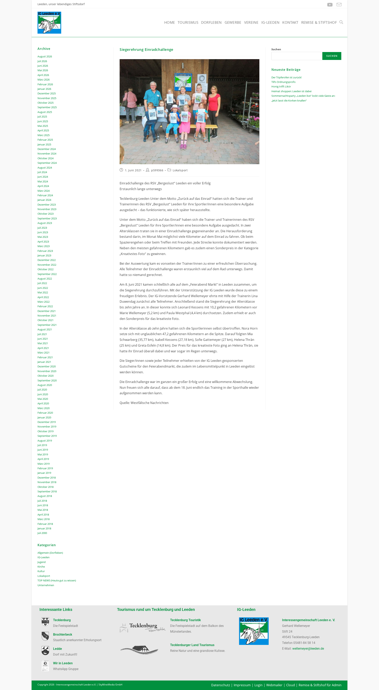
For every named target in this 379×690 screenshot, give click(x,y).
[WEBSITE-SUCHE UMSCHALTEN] (341, 22)
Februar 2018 (45, 524)
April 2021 (43, 348)
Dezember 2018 (47, 477)
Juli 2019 (42, 445)
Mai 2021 (43, 343)
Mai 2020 (43, 399)
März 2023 (44, 246)
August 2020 (45, 385)
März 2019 (44, 463)
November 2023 (47, 209)
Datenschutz (220, 685)
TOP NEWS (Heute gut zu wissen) (57, 580)
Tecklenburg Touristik (185, 620)
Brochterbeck (62, 634)
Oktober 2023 (45, 213)
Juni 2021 (43, 338)
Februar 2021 (45, 357)
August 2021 (45, 329)
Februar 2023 (45, 251)
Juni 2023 (43, 232)
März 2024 (44, 190)
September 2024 (47, 163)
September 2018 (47, 491)
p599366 (157, 170)
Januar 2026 (44, 89)
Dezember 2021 (47, 311)
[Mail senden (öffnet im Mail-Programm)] (338, 4)
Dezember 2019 (47, 422)
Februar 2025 (45, 139)
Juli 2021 (42, 334)
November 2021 (47, 315)
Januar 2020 (44, 417)
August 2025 (45, 112)
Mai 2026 (43, 70)
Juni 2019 (43, 449)
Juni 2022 (43, 288)
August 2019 (45, 440)
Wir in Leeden (63, 663)
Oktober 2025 (45, 102)
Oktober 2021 (45, 320)
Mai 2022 (43, 292)
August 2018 (45, 496)
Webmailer (274, 685)
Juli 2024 (42, 172)
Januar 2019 (44, 473)
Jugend (42, 562)
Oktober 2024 (45, 158)
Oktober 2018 (45, 487)
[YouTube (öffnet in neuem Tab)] (330, 4)
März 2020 (44, 408)
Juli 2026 (42, 61)
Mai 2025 (43, 126)
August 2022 (45, 278)
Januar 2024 (44, 200)
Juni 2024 (43, 176)
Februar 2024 (45, 195)
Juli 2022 (42, 283)
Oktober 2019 (45, 431)
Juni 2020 (43, 394)
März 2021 (44, 352)
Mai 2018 (43, 510)
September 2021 (47, 325)
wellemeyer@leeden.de (308, 648)
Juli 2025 (42, 116)
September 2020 (47, 380)
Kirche (41, 566)
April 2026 (43, 75)
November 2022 (47, 264)
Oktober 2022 (45, 269)
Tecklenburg (62, 620)
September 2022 (47, 274)
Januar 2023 (44, 255)
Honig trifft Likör (281, 86)
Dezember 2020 (47, 366)
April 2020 (43, 403)
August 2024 (45, 167)
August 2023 (45, 223)
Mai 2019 (43, 454)
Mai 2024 (43, 181)
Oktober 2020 (45, 375)
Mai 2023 (43, 237)
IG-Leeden (44, 557)
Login (258, 685)
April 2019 (43, 459)
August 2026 (45, 56)
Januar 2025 (44, 144)
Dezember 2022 (47, 260)
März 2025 (44, 135)
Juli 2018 (42, 500)
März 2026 (44, 79)
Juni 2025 (43, 121)
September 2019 (47, 436)
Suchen (276, 49)
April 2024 (43, 186)
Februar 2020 (45, 412)
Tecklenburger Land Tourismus (192, 645)
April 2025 (43, 130)
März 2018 (44, 519)
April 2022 (43, 297)
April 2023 (43, 241)
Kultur (41, 571)
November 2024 (47, 153)
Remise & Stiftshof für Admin (320, 685)
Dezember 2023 (47, 204)
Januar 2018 (44, 528)
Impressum (242, 685)
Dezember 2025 (47, 93)
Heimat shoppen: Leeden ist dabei (291, 91)
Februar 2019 (45, 468)
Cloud (290, 685)
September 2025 (47, 107)
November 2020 (47, 371)
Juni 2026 (43, 65)
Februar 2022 (45, 306)
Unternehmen (46, 585)
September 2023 (47, 218)
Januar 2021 (44, 362)
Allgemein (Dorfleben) (50, 552)
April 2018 (43, 514)
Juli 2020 (42, 389)
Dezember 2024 (47, 149)
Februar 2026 (45, 84)
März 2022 (44, 301)
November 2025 (47, 98)
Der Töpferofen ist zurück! (286, 77)
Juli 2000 (42, 533)
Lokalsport (180, 170)
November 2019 (47, 426)
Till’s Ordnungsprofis (283, 82)
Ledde (57, 649)
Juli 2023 (42, 227)
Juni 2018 (43, 505)
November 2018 (47, 482)
